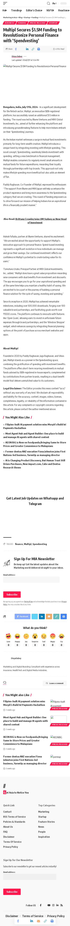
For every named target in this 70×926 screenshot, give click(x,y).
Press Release (37, 23)
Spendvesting (40, 544)
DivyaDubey (16, 658)
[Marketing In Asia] (9, 905)
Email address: (9, 575)
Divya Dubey (17, 56)
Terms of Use (28, 601)
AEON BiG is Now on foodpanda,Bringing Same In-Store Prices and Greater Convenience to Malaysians (25, 740)
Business (9, 23)
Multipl (27, 544)
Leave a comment (56, 683)
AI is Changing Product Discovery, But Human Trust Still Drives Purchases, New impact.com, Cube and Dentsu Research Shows (34, 464)
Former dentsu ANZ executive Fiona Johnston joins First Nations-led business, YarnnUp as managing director (25, 760)
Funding (22, 23)
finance (19, 544)
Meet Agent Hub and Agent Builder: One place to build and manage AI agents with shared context (25, 721)
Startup (53, 23)
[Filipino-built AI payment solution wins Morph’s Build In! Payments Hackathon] (58, 704)
